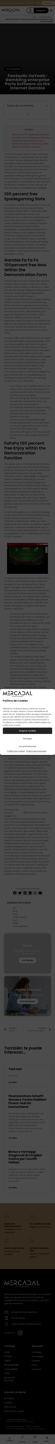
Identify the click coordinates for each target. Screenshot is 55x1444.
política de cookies (11, 725)
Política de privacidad (36, 751)
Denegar (27, 738)
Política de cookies (16, 751)
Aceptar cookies (27, 730)
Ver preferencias (27, 746)
